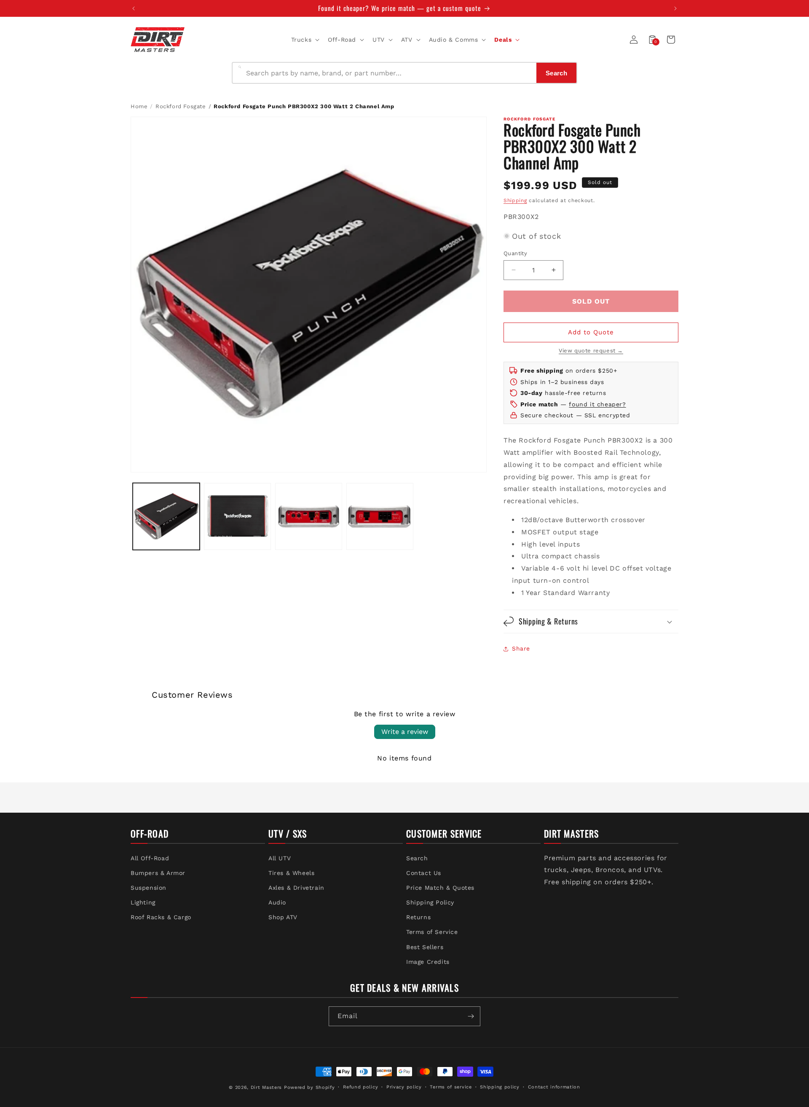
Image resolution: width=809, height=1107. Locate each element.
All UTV (279, 858)
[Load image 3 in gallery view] (308, 516)
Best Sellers (424, 947)
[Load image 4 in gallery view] (379, 516)
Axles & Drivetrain (296, 887)
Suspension (148, 887)
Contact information (554, 1087)
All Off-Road (150, 858)
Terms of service (450, 1087)
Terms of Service (432, 932)
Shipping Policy (430, 902)
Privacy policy (404, 1087)
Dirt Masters (266, 1087)
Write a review (404, 732)
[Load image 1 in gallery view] (166, 516)
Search (417, 858)
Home (139, 106)
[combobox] (388, 73)
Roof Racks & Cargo (161, 917)
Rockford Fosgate (180, 106)
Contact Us (423, 873)
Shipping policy (500, 1087)
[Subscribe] (470, 1016)
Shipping (515, 200)
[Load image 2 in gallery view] (237, 516)
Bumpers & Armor (158, 873)
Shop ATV (282, 917)
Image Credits (428, 961)
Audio (277, 902)
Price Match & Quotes (440, 887)
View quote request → (591, 350)
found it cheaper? (597, 404)
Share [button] (521, 648)
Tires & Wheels (291, 873)
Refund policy (360, 1087)
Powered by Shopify (309, 1087)
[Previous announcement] (133, 8)
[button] (304, 39)
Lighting (143, 902)
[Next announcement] (675, 8)
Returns (418, 917)
